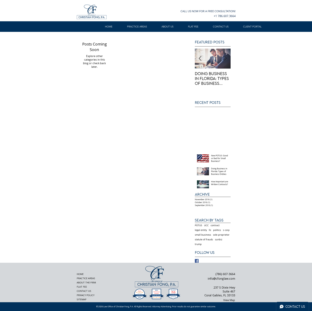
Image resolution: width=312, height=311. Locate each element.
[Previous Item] (200, 58)
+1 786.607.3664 (225, 16)
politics (217, 230)
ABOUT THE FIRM (86, 282)
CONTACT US (84, 290)
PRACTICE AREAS (86, 278)
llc (210, 230)
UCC (206, 225)
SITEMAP (81, 299)
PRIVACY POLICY (85, 295)
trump (198, 244)
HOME (80, 274)
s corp (226, 230)
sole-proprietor (221, 234)
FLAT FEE (82, 286)
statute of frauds (204, 239)
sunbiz (218, 239)
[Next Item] (225, 58)
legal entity (201, 230)
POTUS (198, 225)
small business (203, 234)
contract (215, 225)
